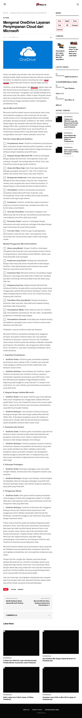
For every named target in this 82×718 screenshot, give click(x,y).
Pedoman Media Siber (52, 709)
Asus (75, 21)
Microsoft (34, 87)
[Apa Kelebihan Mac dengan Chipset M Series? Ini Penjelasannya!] (59, 136)
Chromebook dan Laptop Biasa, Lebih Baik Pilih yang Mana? (60, 55)
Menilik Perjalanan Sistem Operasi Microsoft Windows (14, 602)
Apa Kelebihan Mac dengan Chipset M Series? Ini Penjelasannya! (70, 138)
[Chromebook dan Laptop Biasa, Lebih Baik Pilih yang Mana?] (61, 45)
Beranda (5, 13)
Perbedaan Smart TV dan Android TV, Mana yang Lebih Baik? (73, 51)
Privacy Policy (37, 709)
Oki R (4, 37)
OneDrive (20, 589)
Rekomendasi (68, 116)
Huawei (75, 25)
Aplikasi (13, 589)
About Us (26, 709)
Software (6, 17)
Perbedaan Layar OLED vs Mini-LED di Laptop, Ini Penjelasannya (59, 698)
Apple (67, 21)
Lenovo (59, 29)
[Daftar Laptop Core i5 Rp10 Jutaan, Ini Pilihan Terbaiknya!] (59, 150)
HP (67, 25)
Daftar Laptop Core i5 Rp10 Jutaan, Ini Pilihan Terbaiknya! (71, 152)
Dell (59, 25)
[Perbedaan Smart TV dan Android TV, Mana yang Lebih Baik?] (74, 43)
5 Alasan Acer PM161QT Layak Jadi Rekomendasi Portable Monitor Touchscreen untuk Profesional (71, 123)
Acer (59, 21)
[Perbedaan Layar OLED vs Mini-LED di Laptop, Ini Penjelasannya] (61, 679)
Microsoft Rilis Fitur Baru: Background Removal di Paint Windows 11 (42, 603)
